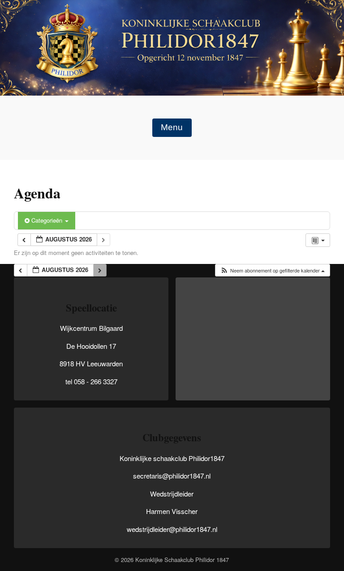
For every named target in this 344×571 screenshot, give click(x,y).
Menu (172, 127)
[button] (272, 270)
